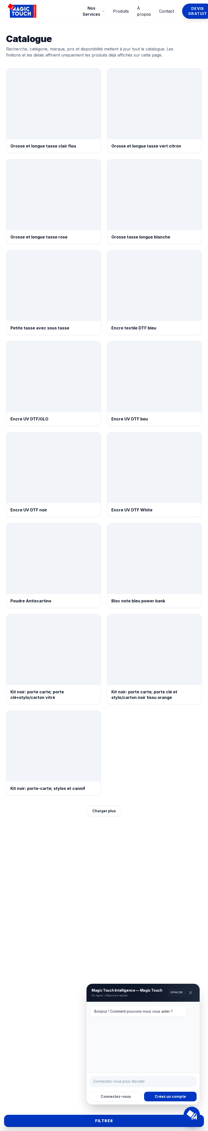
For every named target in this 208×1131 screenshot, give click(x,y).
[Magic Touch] (44, 11)
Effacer (176, 992)
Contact (166, 11)
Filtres (104, 1121)
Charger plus (104, 811)
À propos (144, 11)
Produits (121, 11)
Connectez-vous (116, 1096)
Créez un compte (170, 1096)
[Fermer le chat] (190, 993)
